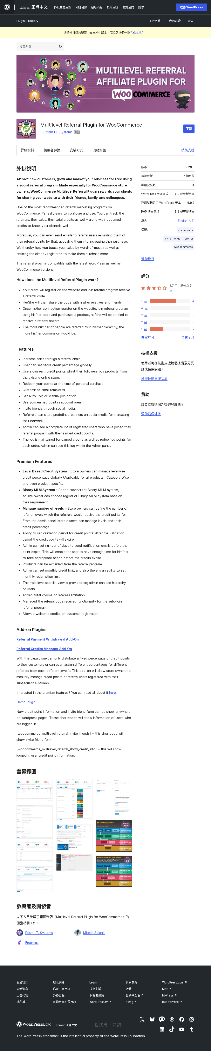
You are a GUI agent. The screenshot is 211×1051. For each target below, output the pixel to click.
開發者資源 (96, 995)
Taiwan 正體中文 (66, 1025)
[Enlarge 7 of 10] (87, 860)
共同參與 (131, 982)
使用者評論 (52, 150)
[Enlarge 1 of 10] (47, 784)
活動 (128, 989)
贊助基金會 (135, 995)
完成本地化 (137, 32)
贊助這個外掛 (151, 414)
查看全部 (188, 337)
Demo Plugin (25, 702)
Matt (167, 989)
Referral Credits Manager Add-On (44, 649)
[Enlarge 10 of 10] (127, 861)
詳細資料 (27, 150)
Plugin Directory (27, 21)
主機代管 (22, 995)
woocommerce (183, 246)
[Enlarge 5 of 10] (87, 784)
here (112, 692)
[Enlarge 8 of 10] (127, 784)
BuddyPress (172, 1002)
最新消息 (22, 989)
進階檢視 (147, 259)
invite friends (172, 238)
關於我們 (22, 982)
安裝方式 (76, 150)
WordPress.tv (100, 1002)
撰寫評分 (147, 337)
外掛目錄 (58, 995)
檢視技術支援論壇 (154, 379)
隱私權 (20, 1002)
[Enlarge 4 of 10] (47, 872)
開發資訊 (99, 150)
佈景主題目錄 (61, 989)
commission (185, 230)
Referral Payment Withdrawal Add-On (47, 639)
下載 (189, 128)
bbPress (169, 995)
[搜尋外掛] (60, 46)
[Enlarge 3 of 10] (47, 848)
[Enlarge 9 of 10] (127, 826)
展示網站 (58, 982)
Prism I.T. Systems (59, 132)
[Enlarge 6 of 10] (87, 830)
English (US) (186, 220)
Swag (131, 1002)
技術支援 (188, 150)
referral (188, 238)
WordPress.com (174, 982)
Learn (93, 982)
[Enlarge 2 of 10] (47, 810)
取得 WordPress (191, 7)
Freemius (32, 943)
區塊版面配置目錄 (64, 1002)
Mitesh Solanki (94, 933)
